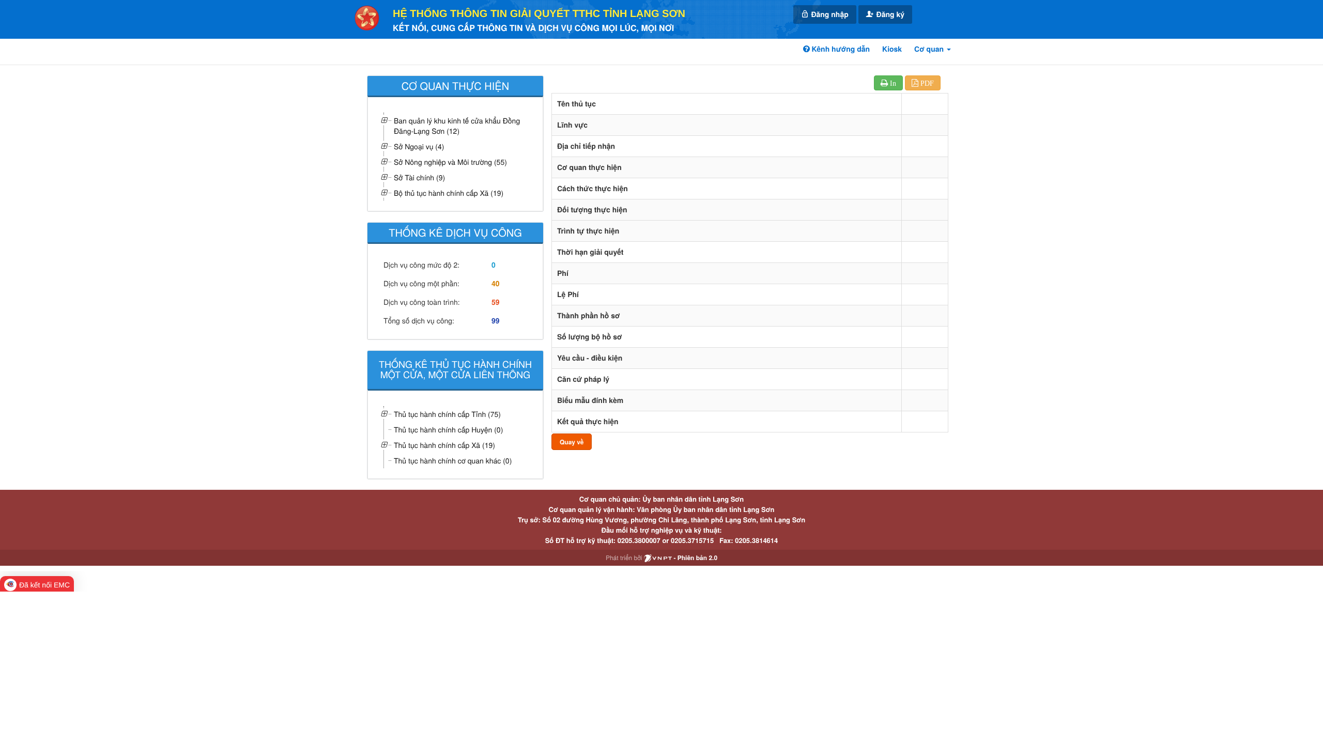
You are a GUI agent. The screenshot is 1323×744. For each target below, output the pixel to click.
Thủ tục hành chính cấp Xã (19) (444, 445)
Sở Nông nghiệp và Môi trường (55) (450, 162)
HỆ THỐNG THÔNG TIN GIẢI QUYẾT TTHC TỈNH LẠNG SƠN (539, 14)
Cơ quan (930, 49)
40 (495, 283)
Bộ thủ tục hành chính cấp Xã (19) (448, 193)
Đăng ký (889, 14)
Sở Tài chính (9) (419, 177)
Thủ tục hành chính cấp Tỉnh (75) (447, 414)
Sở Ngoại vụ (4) (419, 146)
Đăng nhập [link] (829, 14)
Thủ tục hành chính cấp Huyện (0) (448, 429)
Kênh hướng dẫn (840, 49)
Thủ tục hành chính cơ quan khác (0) (453, 460)
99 (495, 321)
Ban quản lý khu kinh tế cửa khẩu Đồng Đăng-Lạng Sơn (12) (457, 125)
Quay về (571, 441)
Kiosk (892, 49)
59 (495, 302)
